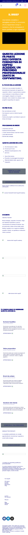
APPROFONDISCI (7, 333)
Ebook (6, 504)
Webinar (7, 503)
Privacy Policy (5, 531)
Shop (6, 489)
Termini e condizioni (15, 531)
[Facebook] (4, 518)
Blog (6, 502)
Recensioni (7, 484)
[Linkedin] (8, 518)
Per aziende (8, 497)
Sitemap (8, 532)
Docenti (6, 483)
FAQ (6, 485)
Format (6, 482)
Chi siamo (7, 481)
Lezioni (6, 496)
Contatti (7, 508)
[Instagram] (12, 518)
